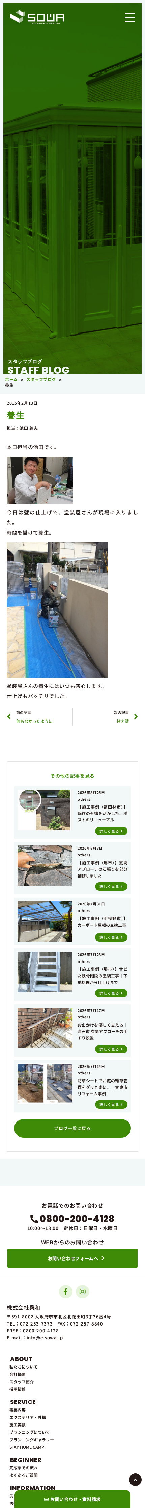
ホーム (11, 379)
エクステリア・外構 (27, 1417)
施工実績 (17, 1424)
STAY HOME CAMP (26, 1447)
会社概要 (17, 1374)
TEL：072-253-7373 (30, 1323)
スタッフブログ (41, 379)
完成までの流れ (23, 1467)
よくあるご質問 (23, 1475)
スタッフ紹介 (21, 1381)
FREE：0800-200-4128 (33, 1330)
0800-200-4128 (77, 1218)
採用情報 (17, 1389)
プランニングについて (29, 1432)
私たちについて (23, 1367)
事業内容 (17, 1410)
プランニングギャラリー (31, 1439)
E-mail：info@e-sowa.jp (35, 1337)
